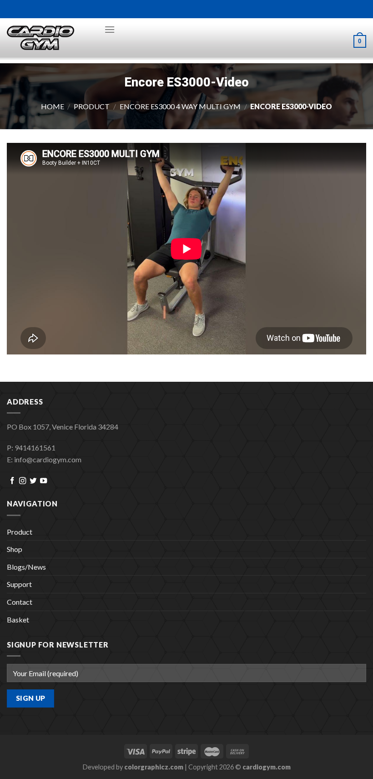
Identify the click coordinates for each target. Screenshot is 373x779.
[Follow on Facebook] (12, 481)
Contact (19, 601)
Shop (14, 549)
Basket (18, 619)
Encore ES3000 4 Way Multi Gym (180, 106)
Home (52, 106)
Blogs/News (26, 566)
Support (19, 584)
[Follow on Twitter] (33, 481)
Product (92, 106)
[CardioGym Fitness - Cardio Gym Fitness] (49, 38)
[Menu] (109, 29)
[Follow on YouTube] (43, 481)
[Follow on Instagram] (22, 481)
